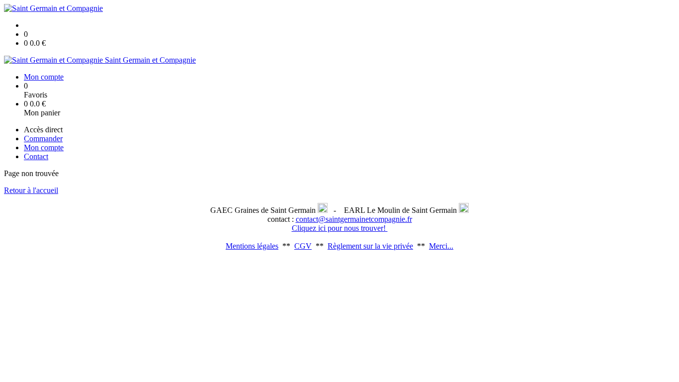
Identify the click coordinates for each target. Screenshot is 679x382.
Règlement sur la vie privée (370, 246)
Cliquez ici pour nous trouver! (340, 228)
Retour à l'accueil (31, 190)
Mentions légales (252, 246)
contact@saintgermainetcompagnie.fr (354, 219)
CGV (303, 246)
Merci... (441, 246)
